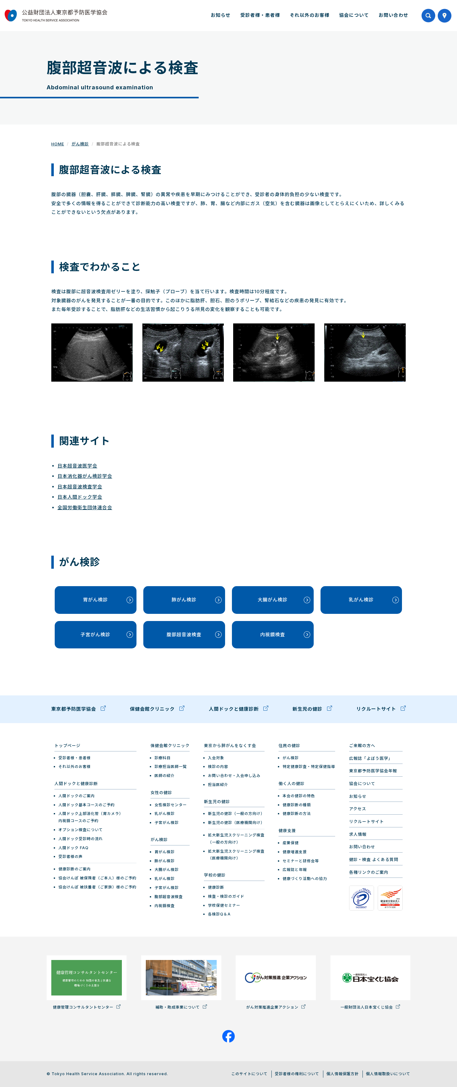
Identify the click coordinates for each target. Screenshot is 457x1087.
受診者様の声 (70, 856)
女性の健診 (161, 792)
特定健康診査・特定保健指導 (309, 766)
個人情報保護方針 (342, 1073)
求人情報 (358, 834)
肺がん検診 (184, 600)
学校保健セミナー (224, 905)
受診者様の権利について (297, 1073)
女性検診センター (171, 804)
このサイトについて (249, 1073)
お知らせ (221, 15)
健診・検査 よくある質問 (373, 859)
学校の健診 (215, 875)
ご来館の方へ (362, 745)
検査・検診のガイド (226, 896)
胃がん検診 (95, 600)
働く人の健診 (292, 783)
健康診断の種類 (297, 804)
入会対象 (216, 757)
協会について (354, 15)
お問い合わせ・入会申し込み (234, 775)
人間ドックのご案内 (76, 795)
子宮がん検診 (95, 635)
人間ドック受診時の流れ (80, 838)
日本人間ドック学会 (80, 497)
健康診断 (216, 887)
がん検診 (80, 143)
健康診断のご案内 (74, 869)
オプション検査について (80, 829)
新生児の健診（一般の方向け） (236, 813)
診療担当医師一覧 (171, 766)
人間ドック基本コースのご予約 (86, 804)
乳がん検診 (361, 600)
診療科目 (163, 757)
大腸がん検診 (273, 600)
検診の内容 (218, 766)
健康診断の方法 (297, 813)
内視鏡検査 (272, 635)
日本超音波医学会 (77, 466)
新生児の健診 (308, 709)
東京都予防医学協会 (74, 709)
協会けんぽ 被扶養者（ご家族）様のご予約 (97, 887)
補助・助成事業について (178, 1007)
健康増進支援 (295, 851)
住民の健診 (289, 745)
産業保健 (291, 842)
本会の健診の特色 (299, 795)
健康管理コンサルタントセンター (84, 1007)
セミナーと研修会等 (301, 861)
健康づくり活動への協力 (305, 878)
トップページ (67, 745)
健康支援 (287, 830)
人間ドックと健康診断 (234, 709)
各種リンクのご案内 (368, 872)
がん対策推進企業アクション (273, 1007)
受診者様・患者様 (260, 15)
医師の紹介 (165, 775)
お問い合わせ (394, 15)
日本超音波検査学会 (80, 487)
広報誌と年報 (295, 869)
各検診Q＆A (219, 914)
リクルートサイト (377, 709)
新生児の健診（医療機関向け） (236, 822)
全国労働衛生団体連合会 (85, 508)
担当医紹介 (218, 784)
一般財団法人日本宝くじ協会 (367, 1007)
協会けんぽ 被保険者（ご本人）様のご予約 (97, 878)
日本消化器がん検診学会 (85, 476)
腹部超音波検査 (184, 635)
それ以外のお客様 (310, 15)
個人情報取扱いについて (388, 1073)
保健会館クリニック (153, 709)
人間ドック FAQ (73, 847)
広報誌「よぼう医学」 (371, 758)
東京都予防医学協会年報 (373, 770)
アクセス (357, 808)
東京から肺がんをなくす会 (230, 745)
